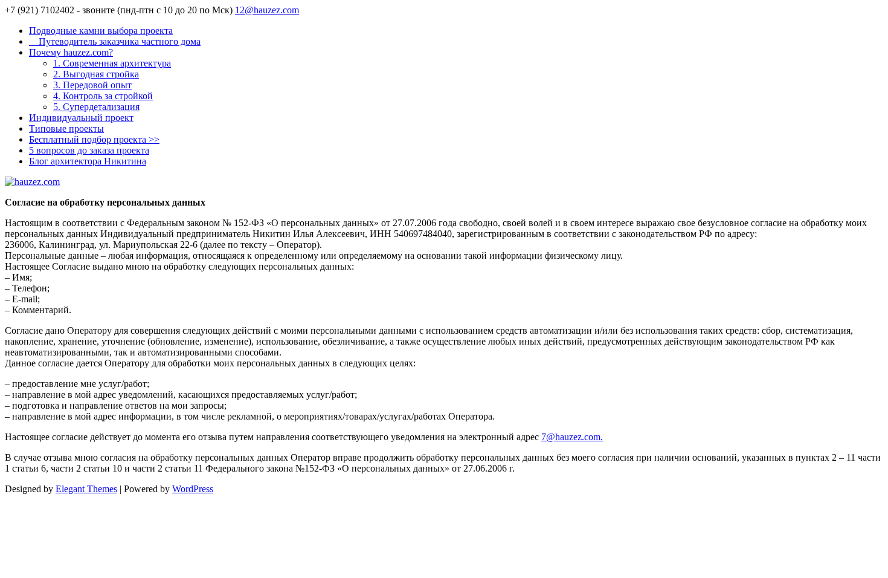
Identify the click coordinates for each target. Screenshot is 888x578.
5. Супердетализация (96, 107)
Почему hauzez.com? (71, 52)
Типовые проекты (66, 128)
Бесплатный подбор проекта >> (94, 139)
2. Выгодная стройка (96, 74)
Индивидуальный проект (81, 117)
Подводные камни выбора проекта (101, 30)
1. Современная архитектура (112, 63)
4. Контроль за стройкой (103, 96)
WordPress (192, 489)
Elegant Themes (86, 489)
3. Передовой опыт (92, 85)
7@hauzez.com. (572, 437)
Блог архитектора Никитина (87, 161)
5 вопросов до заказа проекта (89, 150)
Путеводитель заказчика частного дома (115, 41)
